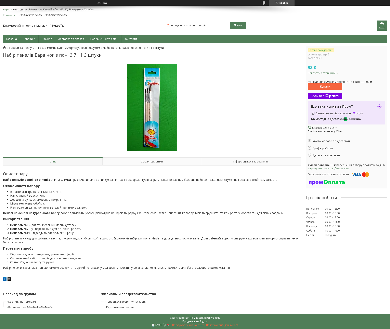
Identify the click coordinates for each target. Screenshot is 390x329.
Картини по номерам (22, 301)
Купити (325, 86)
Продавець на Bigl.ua (195, 321)
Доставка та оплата (71, 39)
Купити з (318, 96)
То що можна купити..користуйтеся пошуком (69, 48)
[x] (9, 279)
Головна (11, 39)
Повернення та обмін (104, 39)
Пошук (238, 25)
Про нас (47, 39)
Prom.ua (215, 317)
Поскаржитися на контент (188, 325)
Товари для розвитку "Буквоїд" (126, 301)
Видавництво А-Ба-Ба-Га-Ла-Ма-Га (30, 307)
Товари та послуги (22, 48)
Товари (28, 39)
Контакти (131, 39)
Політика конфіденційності (222, 325)
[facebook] (4, 279)
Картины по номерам (120, 307)
